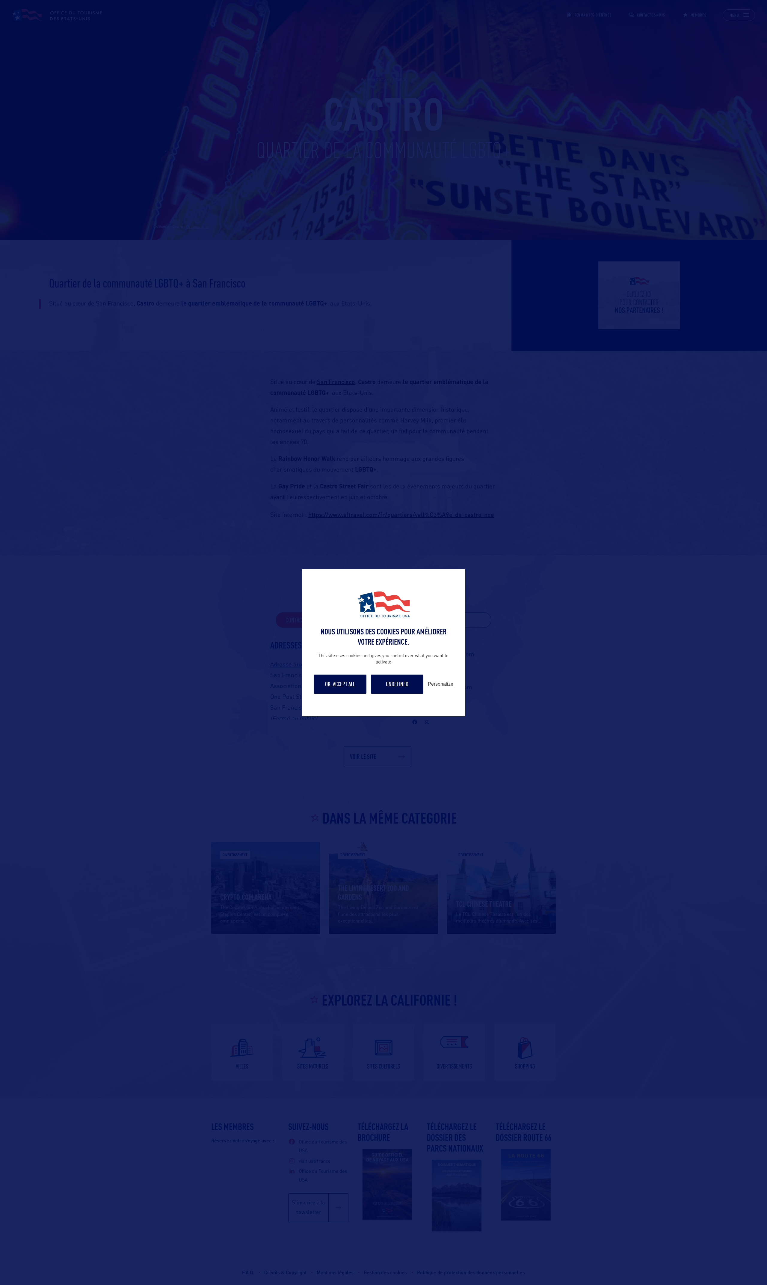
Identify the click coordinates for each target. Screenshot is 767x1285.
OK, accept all (340, 684)
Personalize (440, 684)
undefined (397, 684)
